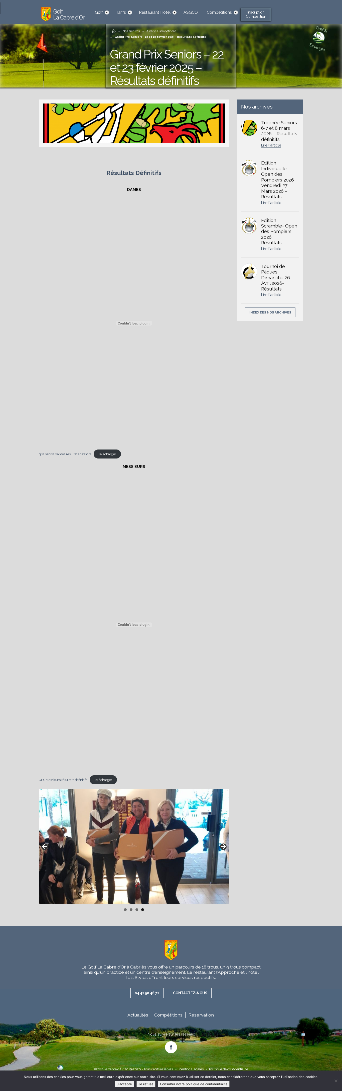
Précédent (44, 847)
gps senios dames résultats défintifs (65, 454)
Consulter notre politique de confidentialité (194, 1084)
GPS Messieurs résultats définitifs (63, 780)
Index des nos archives (270, 312)
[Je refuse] (335, 1080)
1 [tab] (125, 909)
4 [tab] (142, 909)
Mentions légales (191, 1069)
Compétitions (168, 1015)
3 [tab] (136, 909)
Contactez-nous (190, 993)
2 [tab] (131, 909)
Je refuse (145, 1084)
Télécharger (107, 454)
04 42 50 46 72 (147, 993)
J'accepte (124, 1084)
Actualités (137, 1015)
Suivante (223, 847)
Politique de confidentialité (228, 1069)
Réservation (201, 1015)
